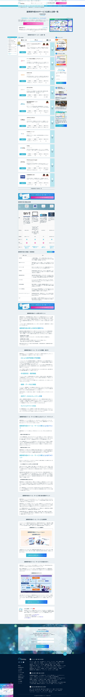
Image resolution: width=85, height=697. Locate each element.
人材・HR (56, 690)
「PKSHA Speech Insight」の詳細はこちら (51, 247)
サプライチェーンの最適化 (49, 683)
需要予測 (35, 662)
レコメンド (41, 665)
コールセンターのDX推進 (48, 676)
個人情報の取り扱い (21, 667)
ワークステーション (44, 669)
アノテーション (46, 662)
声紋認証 (60, 668)
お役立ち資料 (60, 5)
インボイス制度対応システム (42, 675)
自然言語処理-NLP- (59, 665)
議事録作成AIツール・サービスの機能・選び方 (12, 45)
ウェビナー (64, 5)
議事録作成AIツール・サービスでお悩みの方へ (12, 53)
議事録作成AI (31, 664)
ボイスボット (62, 662)
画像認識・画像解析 (61, 661)
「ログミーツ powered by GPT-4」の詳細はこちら (27, 247)
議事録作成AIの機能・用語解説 (11, 41)
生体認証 (57, 669)
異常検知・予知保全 (49, 665)
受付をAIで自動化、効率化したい (34, 682)
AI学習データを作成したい (41, 680)
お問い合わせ (20, 670)
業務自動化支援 (32, 668)
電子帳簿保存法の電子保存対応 (34, 675)
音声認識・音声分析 (32, 665)
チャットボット (53, 661)
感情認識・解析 (47, 664)
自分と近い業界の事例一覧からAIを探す (39, 686)
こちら (44, 635)
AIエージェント (32, 661)
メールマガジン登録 (21, 672)
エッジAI (54, 664)
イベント (55, 5)
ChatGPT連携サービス (43, 661)
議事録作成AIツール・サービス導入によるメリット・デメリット (12, 47)
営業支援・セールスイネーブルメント (39, 676)
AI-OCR (38, 662)
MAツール (46, 668)
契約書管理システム (38, 669)
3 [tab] (61, 51)
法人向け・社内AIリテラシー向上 (43, 682)
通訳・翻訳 (50, 668)
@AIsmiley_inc (34, 615)
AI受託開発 (41, 662)
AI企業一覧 (19, 679)
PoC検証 (45, 665)
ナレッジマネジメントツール (60, 675)
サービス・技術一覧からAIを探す (38, 659)
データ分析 (64, 665)
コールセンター (38, 691)
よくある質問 (20, 669)
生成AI (35, 661)
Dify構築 (58, 662)
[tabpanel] (61, 45)
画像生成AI (42, 668)
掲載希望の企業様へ (64, 0)
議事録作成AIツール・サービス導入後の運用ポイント (12, 49)
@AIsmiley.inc (37, 614)
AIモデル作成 (42, 664)
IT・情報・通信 (50, 691)
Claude (38, 661)
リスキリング (48, 661)
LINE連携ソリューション (50, 679)
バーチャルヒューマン (37, 664)
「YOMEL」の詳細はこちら (43, 247)
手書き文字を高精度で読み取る (53, 682)
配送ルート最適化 (48, 680)
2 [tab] (60, 51)
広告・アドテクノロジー (38, 690)
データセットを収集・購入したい (51, 675)
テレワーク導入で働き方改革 (33, 680)
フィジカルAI (31, 662)
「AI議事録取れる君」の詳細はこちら (35, 247)
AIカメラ (53, 669)
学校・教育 (46, 690)
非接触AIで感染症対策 (54, 680)
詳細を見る (23, 52)
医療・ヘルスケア (51, 690)
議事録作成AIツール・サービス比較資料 (12, 51)
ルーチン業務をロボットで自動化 (42, 679)
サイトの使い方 (51, 0)
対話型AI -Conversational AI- (52, 662)
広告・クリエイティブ (37, 668)
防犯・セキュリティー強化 (57, 679)
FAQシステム (49, 669)
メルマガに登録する (27, 617)
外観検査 (54, 665)
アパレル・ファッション (44, 691)
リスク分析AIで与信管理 (33, 683)
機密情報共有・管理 (32, 669)
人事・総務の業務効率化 (55, 676)
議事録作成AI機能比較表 (11, 40)
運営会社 (19, 665)
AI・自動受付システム (55, 668)
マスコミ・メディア (32, 691)
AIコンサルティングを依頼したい (58, 683)
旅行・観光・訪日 (32, 690)
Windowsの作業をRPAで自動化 (62, 682)
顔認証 (51, 664)
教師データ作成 (58, 664)
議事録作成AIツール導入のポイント (12, 43)
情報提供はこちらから (57, 0)
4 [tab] (62, 51)
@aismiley (41, 616)
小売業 (43, 690)
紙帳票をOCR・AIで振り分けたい (41, 683)
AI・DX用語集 (20, 681)
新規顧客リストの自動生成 (33, 679)
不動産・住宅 (60, 690)
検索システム (37, 665)
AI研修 (57, 661)
